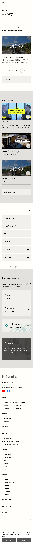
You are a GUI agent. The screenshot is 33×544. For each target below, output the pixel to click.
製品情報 (4, 414)
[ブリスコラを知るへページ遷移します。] (16, 218)
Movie (13, 27)
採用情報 (4, 474)
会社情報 (4, 449)
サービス (4, 433)
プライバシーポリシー (22, 534)
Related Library (9, 192)
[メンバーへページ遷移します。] (16, 249)
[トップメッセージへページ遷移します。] (16, 225)
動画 (16, 267)
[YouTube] (3, 391)
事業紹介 (4, 398)
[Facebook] (8, 391)
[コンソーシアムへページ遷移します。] (16, 257)
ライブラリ (10, 267)
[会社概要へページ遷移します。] (16, 241)
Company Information (18, 211)
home (4, 267)
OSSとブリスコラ (7, 500)
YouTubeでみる (13, 70)
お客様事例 (5, 427)
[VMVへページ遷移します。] (16, 233)
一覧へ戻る (8, 80)
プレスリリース (6, 506)
